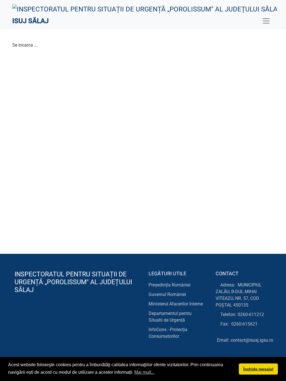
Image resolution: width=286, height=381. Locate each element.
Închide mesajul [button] (258, 369)
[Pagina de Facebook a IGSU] (18, 312)
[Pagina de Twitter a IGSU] (30, 312)
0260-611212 (251, 314)
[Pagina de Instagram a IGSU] (55, 312)
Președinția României (169, 285)
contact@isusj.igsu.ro (252, 340)
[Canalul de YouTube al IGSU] (43, 312)
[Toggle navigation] (266, 21)
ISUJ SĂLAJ (30, 21)
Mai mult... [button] (144, 372)
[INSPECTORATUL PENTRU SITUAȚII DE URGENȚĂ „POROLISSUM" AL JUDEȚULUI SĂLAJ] (144, 9)
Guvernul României (167, 294)
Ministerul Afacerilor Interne (176, 304)
